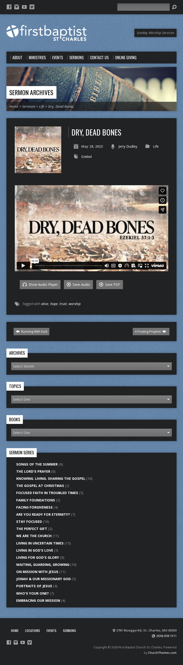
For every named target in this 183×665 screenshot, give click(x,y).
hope (54, 303)
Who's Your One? (32, 593)
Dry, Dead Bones (60, 106)
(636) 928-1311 (167, 636)
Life (41, 106)
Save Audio (81, 284)
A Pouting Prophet (148, 331)
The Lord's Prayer (33, 471)
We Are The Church (34, 536)
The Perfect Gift (31, 528)
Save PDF (112, 284)
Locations (32, 630)
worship (75, 303)
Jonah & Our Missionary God (43, 579)
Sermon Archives (31, 92)
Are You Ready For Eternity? (43, 514)
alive (44, 303)
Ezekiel (86, 156)
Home (13, 106)
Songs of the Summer (37, 464)
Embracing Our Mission (38, 600)
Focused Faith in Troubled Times (47, 492)
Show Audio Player (43, 284)
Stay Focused (29, 521)
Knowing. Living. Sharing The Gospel (50, 478)
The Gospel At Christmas (40, 485)
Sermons (28, 106)
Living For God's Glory (37, 557)
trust (63, 303)
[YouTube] (24, 7)
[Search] (174, 7)
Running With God (33, 331)
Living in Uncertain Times (40, 543)
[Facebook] (9, 7)
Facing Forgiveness (34, 507)
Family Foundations (35, 500)
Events (51, 630)
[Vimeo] (32, 7)
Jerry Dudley (127, 146)
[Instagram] (16, 7)
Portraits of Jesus (34, 586)
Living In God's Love (34, 550)
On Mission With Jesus (37, 571)
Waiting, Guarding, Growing (42, 564)
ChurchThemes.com (162, 652)
